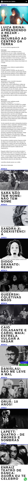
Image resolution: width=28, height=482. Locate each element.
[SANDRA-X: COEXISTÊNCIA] (14, 225)
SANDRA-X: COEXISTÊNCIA (13, 231)
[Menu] (26, 1)
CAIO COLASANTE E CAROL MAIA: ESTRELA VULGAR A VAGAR (14, 334)
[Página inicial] (8, 2)
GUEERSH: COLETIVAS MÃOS (11, 297)
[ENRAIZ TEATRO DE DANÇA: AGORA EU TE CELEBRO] (14, 464)
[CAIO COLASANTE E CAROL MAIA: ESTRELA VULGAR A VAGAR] (14, 324)
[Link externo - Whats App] (25, 479)
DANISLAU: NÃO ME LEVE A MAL (13, 371)
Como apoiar (23, 364)
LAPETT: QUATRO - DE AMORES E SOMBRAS (13, 436)
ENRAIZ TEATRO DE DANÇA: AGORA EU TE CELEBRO (13, 473)
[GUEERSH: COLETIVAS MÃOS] (14, 291)
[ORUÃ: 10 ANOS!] (14, 398)
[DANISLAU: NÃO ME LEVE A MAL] (14, 365)
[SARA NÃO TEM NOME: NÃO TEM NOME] (14, 189)
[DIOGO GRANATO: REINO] (14, 258)
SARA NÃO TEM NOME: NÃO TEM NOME (11, 197)
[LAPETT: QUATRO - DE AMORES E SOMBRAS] (14, 428)
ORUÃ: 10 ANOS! (9, 403)
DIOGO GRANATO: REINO (10, 264)
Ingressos (24, 362)
